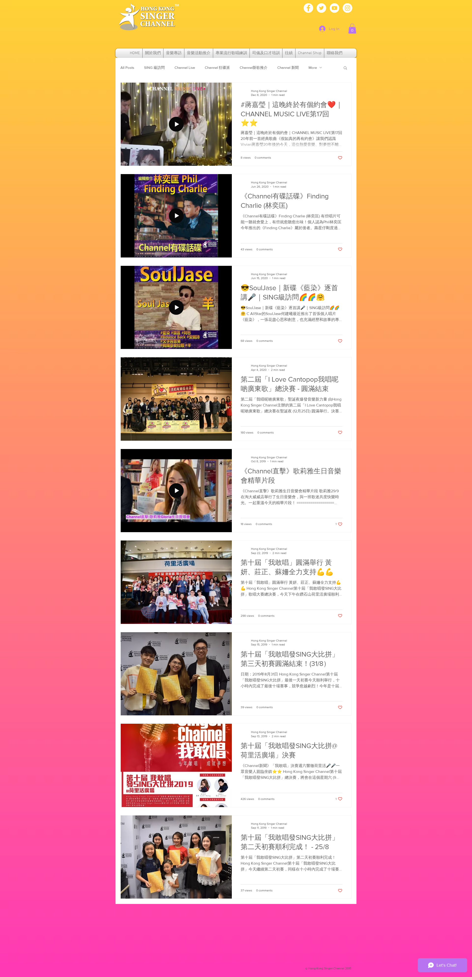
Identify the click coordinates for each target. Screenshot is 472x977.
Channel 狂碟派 (217, 67)
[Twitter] (321, 8)
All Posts (127, 67)
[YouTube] (334, 8)
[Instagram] (347, 8)
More (313, 67)
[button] (352, 29)
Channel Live (185, 67)
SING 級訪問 (154, 67)
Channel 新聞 (288, 67)
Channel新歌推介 (253, 67)
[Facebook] (308, 8)
